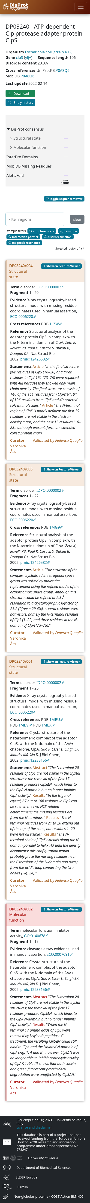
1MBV (23, 725)
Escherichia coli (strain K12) (48, 52)
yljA (28, 57)
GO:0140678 (34, 935)
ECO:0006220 (21, 316)
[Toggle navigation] (80, 6)
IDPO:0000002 (48, 287)
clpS (20, 57)
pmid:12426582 (33, 359)
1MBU (54, 719)
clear (77, 219)
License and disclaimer (34, 1127)
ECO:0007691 (58, 954)
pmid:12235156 (33, 760)
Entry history (23, 102)
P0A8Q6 (62, 70)
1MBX (46, 725)
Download (21, 93)
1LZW (54, 324)
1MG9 (54, 527)
